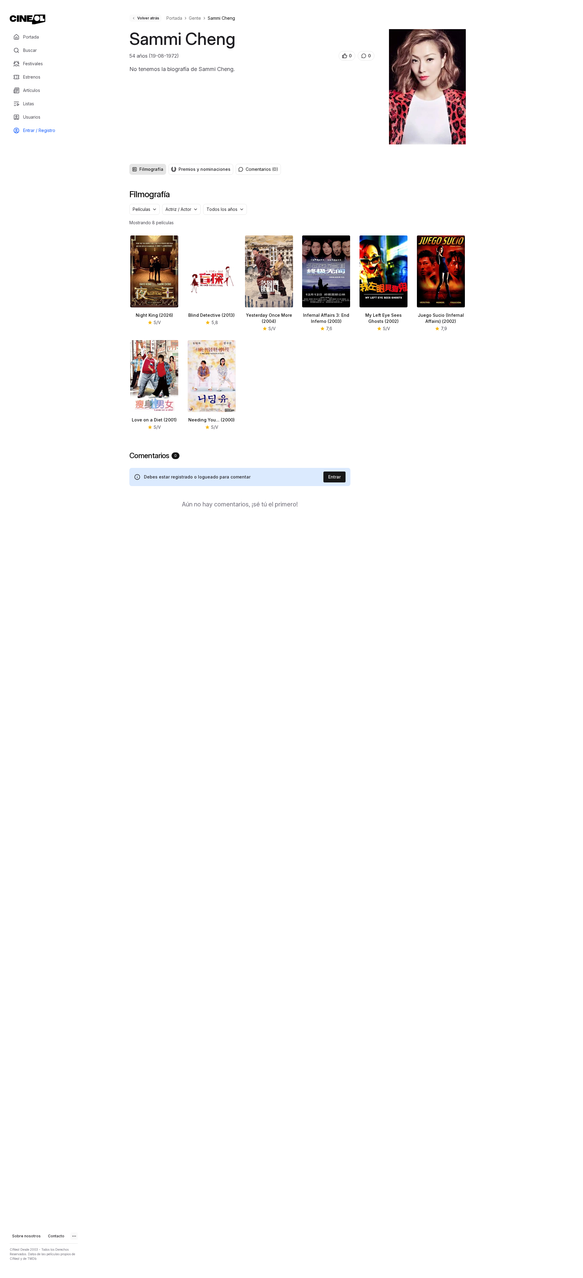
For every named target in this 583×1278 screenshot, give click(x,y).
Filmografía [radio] (151, 169)
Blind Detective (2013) (211, 315)
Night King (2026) (154, 315)
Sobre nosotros (26, 1236)
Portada (174, 18)
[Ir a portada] (27, 19)
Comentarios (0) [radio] (262, 169)
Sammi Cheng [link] (221, 18)
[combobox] (144, 209)
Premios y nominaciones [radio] (204, 169)
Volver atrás (148, 18)
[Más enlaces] (74, 1236)
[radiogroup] (181, 169)
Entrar (334, 476)
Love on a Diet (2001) (154, 419)
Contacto (56, 1236)
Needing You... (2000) (211, 419)
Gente (195, 18)
